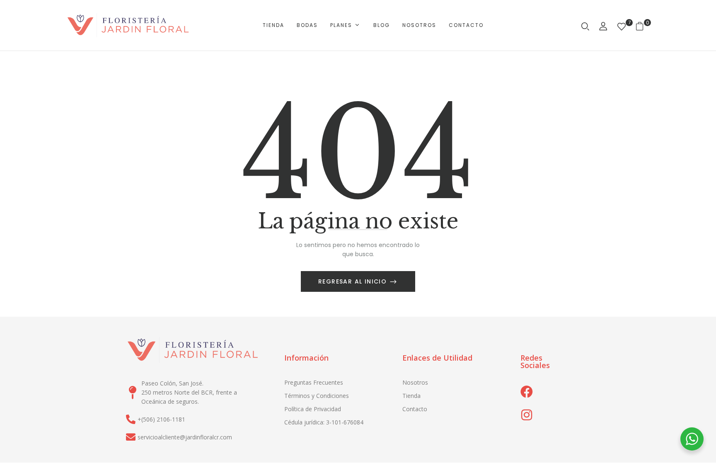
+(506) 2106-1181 (161, 419)
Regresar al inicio (353, 281)
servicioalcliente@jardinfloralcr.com (185, 437)
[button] (643, 25)
